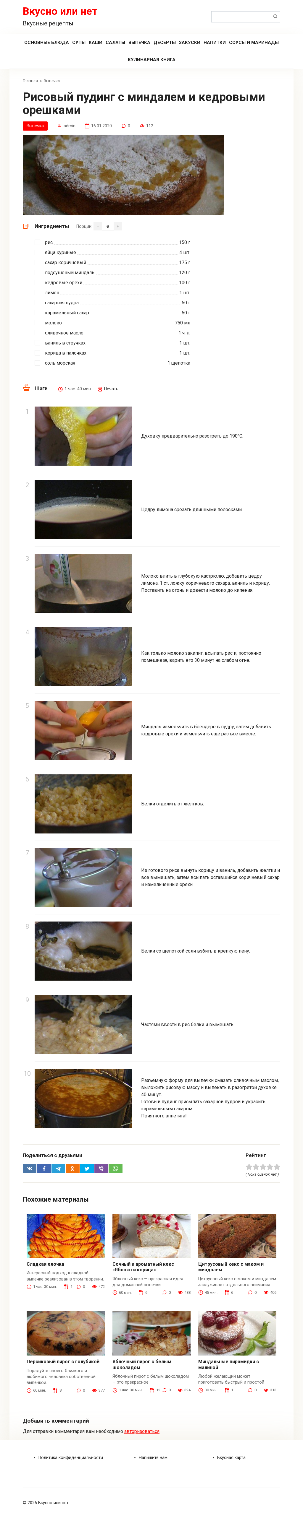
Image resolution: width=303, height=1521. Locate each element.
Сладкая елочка (45, 1264)
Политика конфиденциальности (70, 1457)
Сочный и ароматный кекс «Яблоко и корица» (143, 1267)
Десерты (165, 42)
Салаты (115, 42)
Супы (79, 42)
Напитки (215, 42)
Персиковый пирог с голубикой (63, 1361)
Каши (95, 42)
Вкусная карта (231, 1457)
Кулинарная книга (151, 59)
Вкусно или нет (60, 11)
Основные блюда (46, 42)
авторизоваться (141, 1431)
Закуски (189, 42)
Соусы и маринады (254, 42)
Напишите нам (153, 1457)
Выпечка (139, 42)
